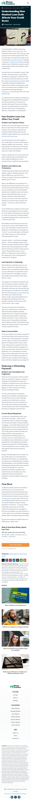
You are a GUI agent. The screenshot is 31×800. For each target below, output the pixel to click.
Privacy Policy (8, 793)
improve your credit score (9, 136)
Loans (22, 8)
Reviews (15, 700)
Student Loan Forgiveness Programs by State (15, 627)
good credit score (17, 51)
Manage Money (15, 711)
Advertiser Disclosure (25, 7)
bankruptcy (5, 92)
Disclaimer (23, 793)
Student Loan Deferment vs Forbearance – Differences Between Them (15, 672)
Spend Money (15, 717)
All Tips (15, 695)
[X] (15, 797)
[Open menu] (27, 3)
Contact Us (15, 738)
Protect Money (15, 722)
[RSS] (19, 797)
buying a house (8, 498)
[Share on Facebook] (6, 560)
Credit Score (16, 8)
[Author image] (3, 24)
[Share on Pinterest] (10, 560)
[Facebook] (12, 797)
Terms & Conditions (16, 793)
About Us (15, 733)
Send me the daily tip (15, 545)
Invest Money (15, 725)
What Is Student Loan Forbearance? (15, 605)
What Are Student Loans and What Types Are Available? (15, 649)
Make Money (15, 708)
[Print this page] (24, 560)
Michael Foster (8, 24)
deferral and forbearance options (15, 81)
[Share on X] (3, 560)
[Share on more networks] (17, 560)
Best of (15, 698)
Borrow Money (8, 8)
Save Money (15, 714)
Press (15, 736)
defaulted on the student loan (19, 293)
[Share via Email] (21, 560)
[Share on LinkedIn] (14, 560)
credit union (14, 62)
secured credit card (16, 60)
